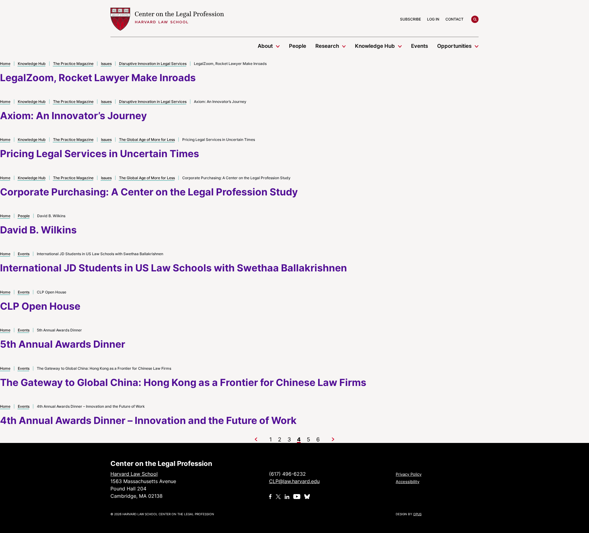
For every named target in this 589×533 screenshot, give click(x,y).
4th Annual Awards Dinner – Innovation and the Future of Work (148, 420)
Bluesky (307, 496)
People (297, 46)
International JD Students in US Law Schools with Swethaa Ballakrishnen (173, 268)
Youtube (296, 496)
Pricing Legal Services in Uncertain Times (99, 154)
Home (5, 63)
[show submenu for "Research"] (344, 46)
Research (327, 46)
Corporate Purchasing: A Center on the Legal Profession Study (149, 192)
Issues (106, 63)
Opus (417, 514)
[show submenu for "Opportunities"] (477, 46)
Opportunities (454, 46)
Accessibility (407, 481)
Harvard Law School (167, 19)
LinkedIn (287, 496)
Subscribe (410, 19)
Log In (433, 19)
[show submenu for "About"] (278, 46)
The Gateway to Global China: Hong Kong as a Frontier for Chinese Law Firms (183, 382)
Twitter (278, 496)
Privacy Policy (409, 474)
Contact (454, 19)
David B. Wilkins (38, 230)
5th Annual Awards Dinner (62, 344)
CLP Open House (40, 306)
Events (419, 46)
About (265, 46)
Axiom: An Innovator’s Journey (73, 116)
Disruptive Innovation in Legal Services (153, 63)
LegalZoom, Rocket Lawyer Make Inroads (98, 78)
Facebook (270, 496)
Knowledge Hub (375, 46)
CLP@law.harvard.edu (294, 481)
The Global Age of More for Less (147, 139)
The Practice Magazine (73, 63)
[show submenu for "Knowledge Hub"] (400, 46)
